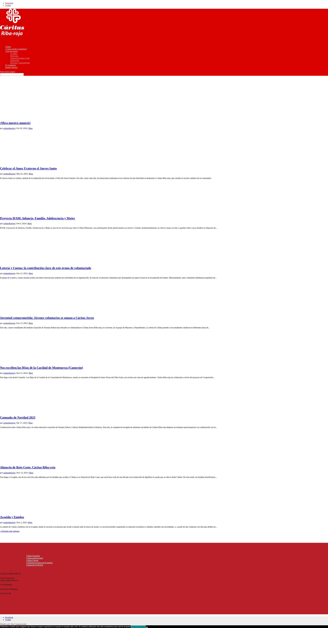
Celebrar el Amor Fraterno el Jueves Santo (28, 168)
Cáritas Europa (32, 560)
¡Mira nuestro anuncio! (15, 123)
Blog (31, 128)
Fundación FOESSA (34, 565)
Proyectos (14, 56)
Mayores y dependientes (20, 63)
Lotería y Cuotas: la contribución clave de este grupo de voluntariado (45, 268)
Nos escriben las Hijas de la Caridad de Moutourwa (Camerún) (41, 367)
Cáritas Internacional (34, 558)
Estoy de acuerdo (138, 627)
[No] (147, 627)
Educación (14, 60)
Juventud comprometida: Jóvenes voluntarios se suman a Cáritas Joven (47, 317)
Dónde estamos (11, 67)
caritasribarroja (9, 128)
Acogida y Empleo (12, 517)
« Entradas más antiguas (9, 531)
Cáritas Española (33, 556)
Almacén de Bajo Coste (19, 58)
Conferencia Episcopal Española (39, 563)
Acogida (13, 54)
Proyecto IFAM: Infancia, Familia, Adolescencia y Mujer (37, 218)
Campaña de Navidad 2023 (17, 417)
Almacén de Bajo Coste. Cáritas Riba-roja (27, 467)
